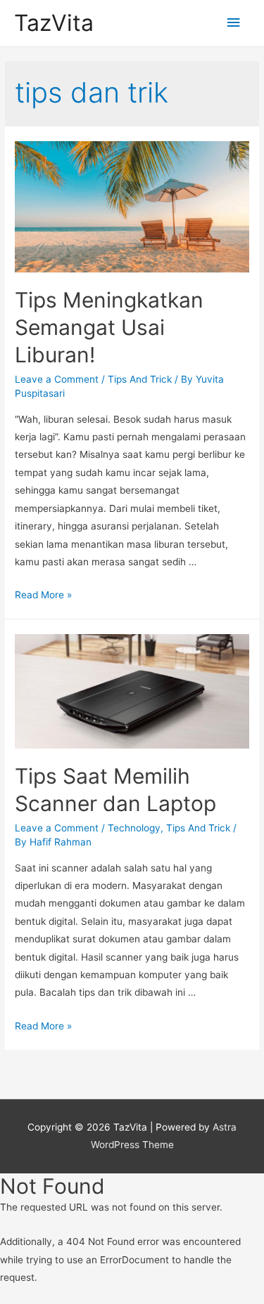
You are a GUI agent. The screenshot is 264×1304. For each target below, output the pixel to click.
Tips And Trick (140, 379)
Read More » (43, 594)
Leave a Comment (57, 379)
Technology (134, 828)
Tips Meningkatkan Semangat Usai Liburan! (109, 327)
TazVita (54, 23)
